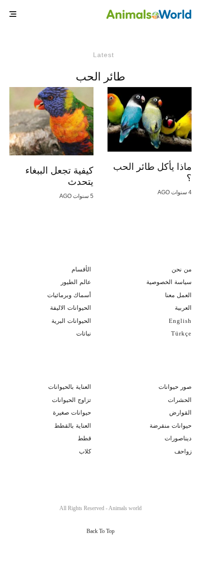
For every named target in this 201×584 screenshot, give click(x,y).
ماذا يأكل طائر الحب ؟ (152, 172)
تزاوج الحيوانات (71, 399)
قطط (84, 438)
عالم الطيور (76, 281)
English (180, 320)
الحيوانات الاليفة (70, 307)
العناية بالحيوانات (69, 386)
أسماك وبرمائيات (69, 295)
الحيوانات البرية (71, 320)
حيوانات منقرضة (171, 425)
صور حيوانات (175, 386)
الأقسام (81, 269)
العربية (183, 307)
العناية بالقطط (72, 425)
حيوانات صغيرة (72, 412)
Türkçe (181, 333)
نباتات (83, 333)
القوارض (180, 412)
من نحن (182, 269)
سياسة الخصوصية (169, 281)
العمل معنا (178, 295)
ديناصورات (178, 438)
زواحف (183, 451)
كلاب (85, 451)
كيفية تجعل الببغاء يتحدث (59, 176)
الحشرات (180, 399)
